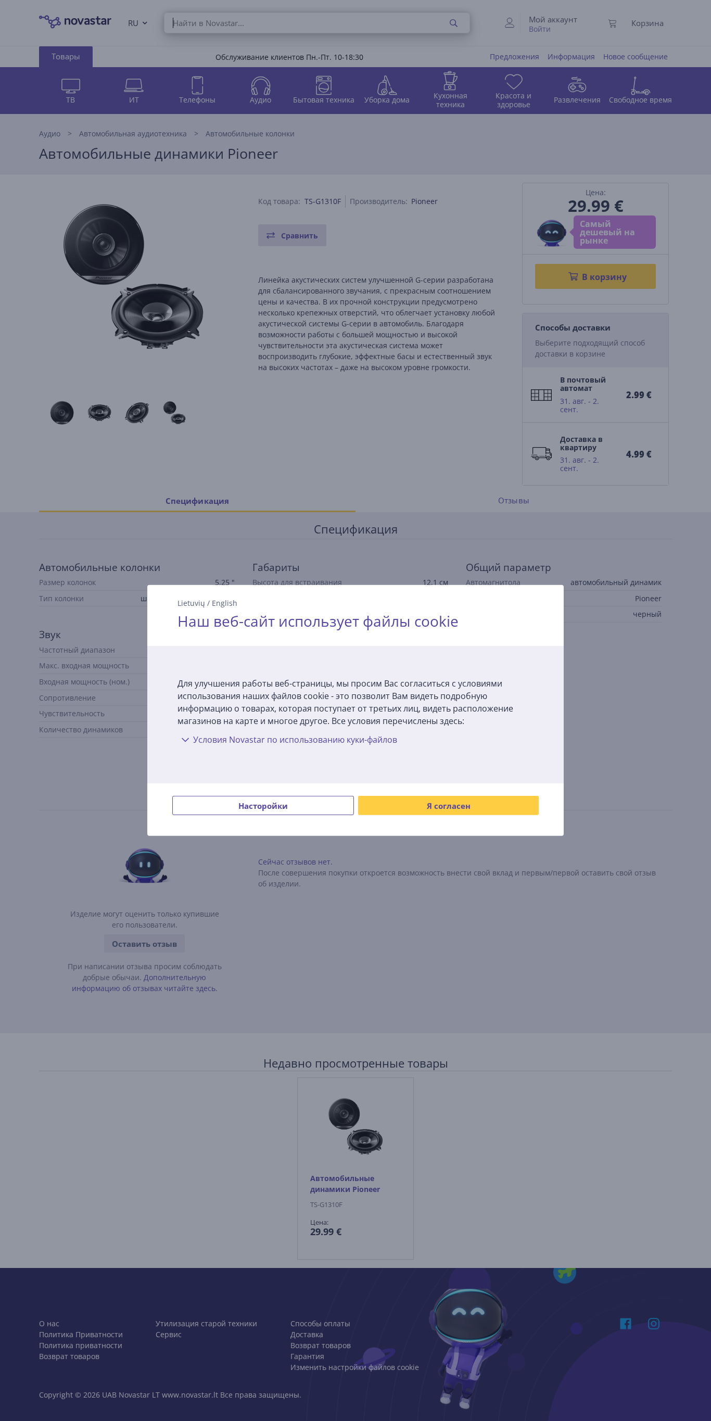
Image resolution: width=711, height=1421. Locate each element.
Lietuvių (191, 603)
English (224, 603)
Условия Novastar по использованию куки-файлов (295, 739)
